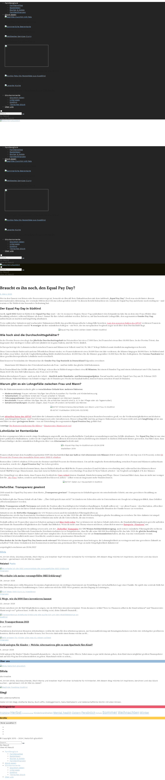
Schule (99, 713)
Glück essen (10, 14)
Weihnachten (128, 712)
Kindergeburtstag (27, 713)
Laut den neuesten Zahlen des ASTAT (124, 323)
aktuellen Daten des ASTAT (18, 416)
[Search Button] (23, 258)
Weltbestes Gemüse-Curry (20, 41)
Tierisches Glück (17, 104)
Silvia (3, 552)
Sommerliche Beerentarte (20, 31)
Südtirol (13, 102)
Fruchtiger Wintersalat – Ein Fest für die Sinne (32, 70)
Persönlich (88, 712)
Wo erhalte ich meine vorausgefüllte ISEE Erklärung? (30, 575)
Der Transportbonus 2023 (14, 621)
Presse (8, 732)
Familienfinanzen (18, 12)
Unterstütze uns (12, 734)
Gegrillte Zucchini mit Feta (20, 21)
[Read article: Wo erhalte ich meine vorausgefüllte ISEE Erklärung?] (82, 568)
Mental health (62, 712)
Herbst (16, 712)
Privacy (8, 729)
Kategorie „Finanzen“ (134, 524)
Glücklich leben (17, 97)
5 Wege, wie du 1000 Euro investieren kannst (25, 598)
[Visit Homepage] (10, 120)
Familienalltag (16, 5)
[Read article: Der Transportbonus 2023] (82, 614)
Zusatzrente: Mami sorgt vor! (58, 425)
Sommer (109, 712)
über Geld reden (67, 522)
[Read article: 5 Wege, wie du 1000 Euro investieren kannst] (82, 591)
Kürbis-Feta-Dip (14, 80)
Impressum (10, 727)
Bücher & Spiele (17, 10)
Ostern (76, 712)
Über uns (9, 107)
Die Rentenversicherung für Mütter (25, 425)
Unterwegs (15, 100)
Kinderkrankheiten (43, 713)
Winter (144, 712)
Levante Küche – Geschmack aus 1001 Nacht (30, 90)
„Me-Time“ (12, 477)
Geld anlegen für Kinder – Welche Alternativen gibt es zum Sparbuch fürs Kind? (46, 644)
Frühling (5, 712)
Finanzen (4, 571)
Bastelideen (15, 8)
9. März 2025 (6, 294)
